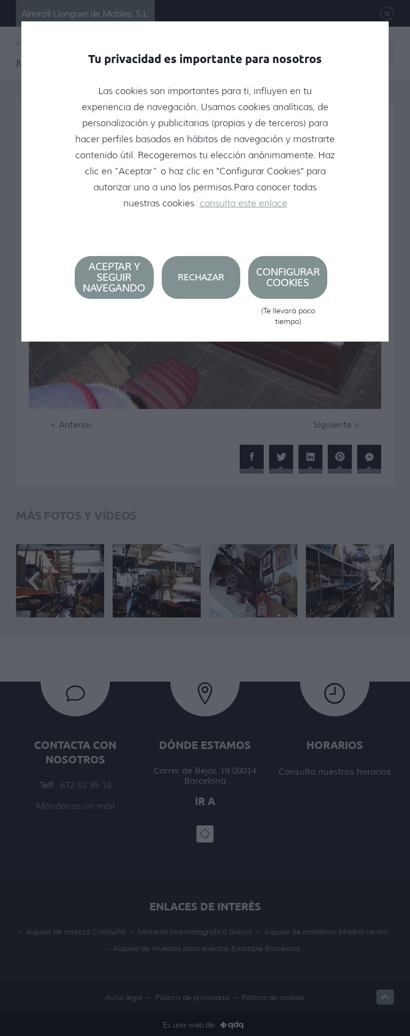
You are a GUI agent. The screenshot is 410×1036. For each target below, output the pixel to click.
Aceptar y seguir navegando (114, 277)
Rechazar (201, 277)
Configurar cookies (288, 282)
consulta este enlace (243, 203)
